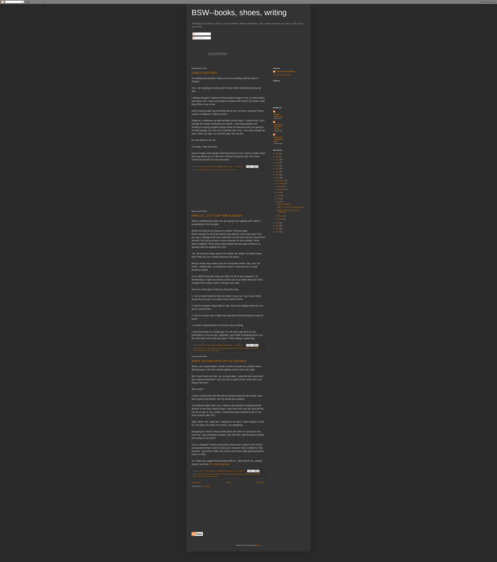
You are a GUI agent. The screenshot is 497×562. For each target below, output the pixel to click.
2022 (277, 157)
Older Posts (261, 482)
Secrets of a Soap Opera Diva (278, 139)
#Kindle (222, 474)
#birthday (205, 169)
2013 (277, 226)
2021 (277, 160)
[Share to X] (252, 166)
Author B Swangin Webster (285, 71)
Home (229, 482)
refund (213, 350)
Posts (197, 34)
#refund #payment (213, 348)
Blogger (258, 545)
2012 (277, 229)
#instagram (211, 474)
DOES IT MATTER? (204, 73)
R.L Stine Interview (219, 464)
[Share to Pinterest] (257, 166)
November (281, 183)
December (281, 180)
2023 (277, 153)
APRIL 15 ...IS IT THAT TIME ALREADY (217, 215)
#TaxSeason (248, 348)
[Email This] (247, 166)
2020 (277, 163)
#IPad (217, 474)
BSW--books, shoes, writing (239, 12)
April (279, 201)
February (280, 216)
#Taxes (240, 348)
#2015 (199, 169)
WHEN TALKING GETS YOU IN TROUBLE (219, 361)
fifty (216, 169)
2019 (277, 166)
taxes (218, 350)
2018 (277, 169)
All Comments (200, 38)
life (227, 169)
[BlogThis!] (249, 166)
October (280, 186)
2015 (277, 178)
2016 (277, 175)
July (278, 192)
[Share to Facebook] (254, 166)
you (230, 169)
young (234, 169)
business (255, 348)
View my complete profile (282, 75)
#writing (258, 474)
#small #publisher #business (228, 348)
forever (220, 169)
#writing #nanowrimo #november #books (205, 476)
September (281, 189)
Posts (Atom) (205, 486)
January (280, 219)
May (279, 198)
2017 (277, 172)
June (279, 196)
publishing (202, 350)
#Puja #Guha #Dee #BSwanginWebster (237, 474)
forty (224, 169)
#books (204, 348)
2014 (277, 223)
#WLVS (252, 474)
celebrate (211, 169)
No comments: (238, 166)
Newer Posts (196, 482)
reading (208, 350)
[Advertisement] (228, 191)
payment (195, 350)
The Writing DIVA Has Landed (278, 127)
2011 (277, 232)
